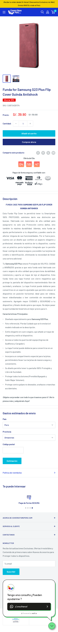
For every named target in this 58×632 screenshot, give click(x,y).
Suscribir (11, 571)
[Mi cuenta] (47, 12)
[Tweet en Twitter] (48, 153)
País (4, 419)
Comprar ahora (29, 142)
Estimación (12, 461)
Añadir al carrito (29, 133)
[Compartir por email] (53, 153)
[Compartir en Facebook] (38, 153)
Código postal (9, 444)
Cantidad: (7, 123)
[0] (53, 12)
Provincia (7, 431)
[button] (29, 606)
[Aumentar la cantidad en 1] (30, 123)
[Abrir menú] (4, 12)
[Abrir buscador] (42, 12)
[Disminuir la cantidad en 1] (16, 123)
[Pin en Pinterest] (43, 153)
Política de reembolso (12, 472)
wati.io (34, 613)
